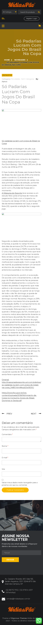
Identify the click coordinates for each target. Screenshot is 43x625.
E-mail (5, 458)
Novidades (15, 79)
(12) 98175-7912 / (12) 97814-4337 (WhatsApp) (19, 591)
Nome (5, 446)
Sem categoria (27, 79)
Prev (9, 414)
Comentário (7, 434)
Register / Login (31, 18)
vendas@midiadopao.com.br (18, 599)
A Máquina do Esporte (12, 193)
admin (4, 82)
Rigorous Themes (19, 618)
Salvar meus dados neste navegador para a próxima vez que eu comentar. (20, 483)
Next (33, 414)
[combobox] (9, 12)
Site (3, 469)
